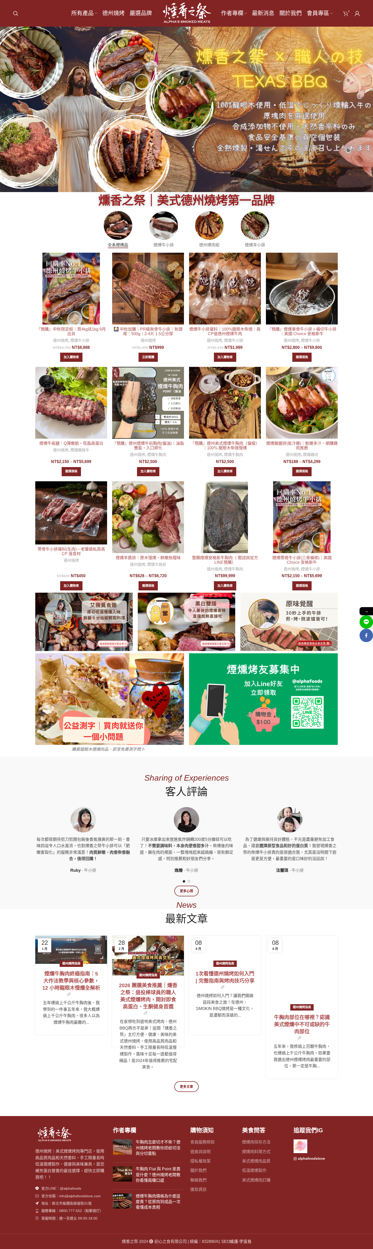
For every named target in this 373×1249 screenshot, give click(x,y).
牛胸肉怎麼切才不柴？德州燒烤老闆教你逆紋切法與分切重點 (158, 1148)
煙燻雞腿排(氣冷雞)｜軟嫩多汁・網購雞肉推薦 (302, 445)
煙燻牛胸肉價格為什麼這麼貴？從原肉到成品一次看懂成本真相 (158, 1202)
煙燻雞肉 (310, 454)
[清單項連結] (70, 1188)
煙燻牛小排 (79, 340)
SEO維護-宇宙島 (236, 1241)
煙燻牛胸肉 (156, 454)
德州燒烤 (60, 340)
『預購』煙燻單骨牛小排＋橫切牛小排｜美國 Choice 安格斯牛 (301, 331)
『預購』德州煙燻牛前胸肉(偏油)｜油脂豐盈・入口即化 (148, 445)
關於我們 (198, 1170)
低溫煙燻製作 (254, 1170)
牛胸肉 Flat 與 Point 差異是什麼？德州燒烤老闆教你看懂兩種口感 (158, 1175)
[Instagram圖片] (300, 1146)
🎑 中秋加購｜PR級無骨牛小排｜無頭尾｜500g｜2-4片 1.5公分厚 (148, 331)
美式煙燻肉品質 (256, 1161)
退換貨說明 (200, 1152)
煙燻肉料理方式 (256, 1152)
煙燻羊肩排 (156, 564)
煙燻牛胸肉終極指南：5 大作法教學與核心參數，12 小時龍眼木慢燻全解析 (71, 981)
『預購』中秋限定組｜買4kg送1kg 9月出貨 (71, 331)
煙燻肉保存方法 (256, 1142)
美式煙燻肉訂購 (256, 1180)
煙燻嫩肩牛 (79, 450)
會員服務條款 (202, 1142)
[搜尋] (16, 13)
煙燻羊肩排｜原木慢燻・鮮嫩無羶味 (148, 558)
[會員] (357, 13)
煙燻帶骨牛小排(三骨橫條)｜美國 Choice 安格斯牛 (302, 560)
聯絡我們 (198, 1180)
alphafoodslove (311, 1158)
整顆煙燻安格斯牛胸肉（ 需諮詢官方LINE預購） (225, 560)
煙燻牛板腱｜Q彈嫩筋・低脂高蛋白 (71, 443)
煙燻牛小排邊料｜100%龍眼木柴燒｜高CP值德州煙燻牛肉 (225, 331)
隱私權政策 (200, 1161)
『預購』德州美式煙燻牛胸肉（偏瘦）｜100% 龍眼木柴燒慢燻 (225, 445)
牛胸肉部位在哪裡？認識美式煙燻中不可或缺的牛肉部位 (302, 981)
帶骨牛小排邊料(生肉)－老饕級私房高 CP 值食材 (71, 551)
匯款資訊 (198, 1189)
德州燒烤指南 (71, 963)
